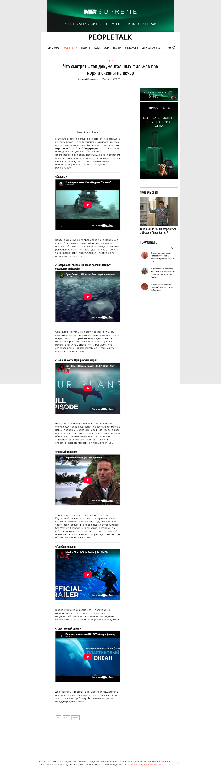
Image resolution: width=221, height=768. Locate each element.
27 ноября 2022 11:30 (111, 79)
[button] (175, 248)
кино (58, 717)
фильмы (66, 717)
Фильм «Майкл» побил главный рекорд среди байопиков (162, 287)
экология (75, 717)
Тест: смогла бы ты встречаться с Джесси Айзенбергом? (158, 231)
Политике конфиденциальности (144, 764)
